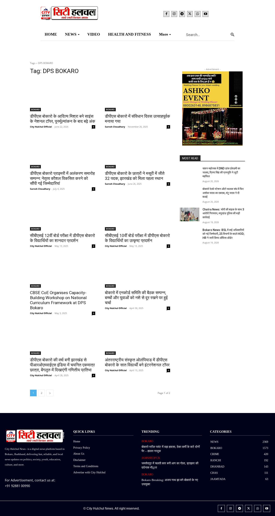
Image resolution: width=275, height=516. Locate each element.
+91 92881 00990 (17, 486)
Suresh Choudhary (115, 126)
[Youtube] (205, 14)
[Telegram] (182, 14)
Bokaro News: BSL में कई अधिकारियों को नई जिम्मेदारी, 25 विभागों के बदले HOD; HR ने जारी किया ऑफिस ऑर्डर (223, 233)
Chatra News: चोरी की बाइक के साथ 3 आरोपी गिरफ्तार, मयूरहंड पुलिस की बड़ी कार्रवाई (223, 213)
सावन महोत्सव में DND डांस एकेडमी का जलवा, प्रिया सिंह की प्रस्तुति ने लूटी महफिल (221, 172)
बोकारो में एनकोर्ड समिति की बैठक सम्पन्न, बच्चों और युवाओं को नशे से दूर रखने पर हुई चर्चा (136, 297)
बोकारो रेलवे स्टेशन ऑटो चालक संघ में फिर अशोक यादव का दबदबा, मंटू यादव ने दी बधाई (223, 192)
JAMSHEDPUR (151, 457)
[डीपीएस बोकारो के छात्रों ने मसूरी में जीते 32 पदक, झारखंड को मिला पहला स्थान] (137, 152)
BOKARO (35, 109)
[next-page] (50, 393)
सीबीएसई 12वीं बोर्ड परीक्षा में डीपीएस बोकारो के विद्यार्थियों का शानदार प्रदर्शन (62, 238)
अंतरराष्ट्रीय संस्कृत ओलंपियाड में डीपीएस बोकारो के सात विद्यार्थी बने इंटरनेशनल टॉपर (137, 362)
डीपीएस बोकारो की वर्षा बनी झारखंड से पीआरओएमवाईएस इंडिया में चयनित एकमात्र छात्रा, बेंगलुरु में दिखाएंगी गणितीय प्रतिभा (62, 364)
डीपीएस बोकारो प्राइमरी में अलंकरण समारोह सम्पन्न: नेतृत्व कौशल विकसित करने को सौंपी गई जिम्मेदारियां (62, 178)
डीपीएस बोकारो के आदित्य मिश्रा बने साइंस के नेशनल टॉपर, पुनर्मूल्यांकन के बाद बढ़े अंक (62, 119)
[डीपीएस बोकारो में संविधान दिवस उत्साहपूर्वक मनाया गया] (137, 95)
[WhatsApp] (198, 14)
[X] (190, 14)
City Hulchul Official (41, 126)
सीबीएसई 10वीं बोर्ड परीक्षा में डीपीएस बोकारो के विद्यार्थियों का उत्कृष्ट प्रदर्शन (137, 238)
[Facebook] (166, 14)
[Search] (232, 34)
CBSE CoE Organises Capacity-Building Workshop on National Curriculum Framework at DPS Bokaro (58, 300)
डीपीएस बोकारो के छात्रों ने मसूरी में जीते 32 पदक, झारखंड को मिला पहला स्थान (134, 176)
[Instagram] (174, 14)
